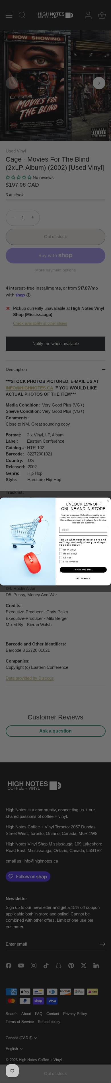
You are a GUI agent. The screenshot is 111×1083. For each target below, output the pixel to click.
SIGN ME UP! (83, 569)
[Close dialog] (108, 500)
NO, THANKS (83, 578)
